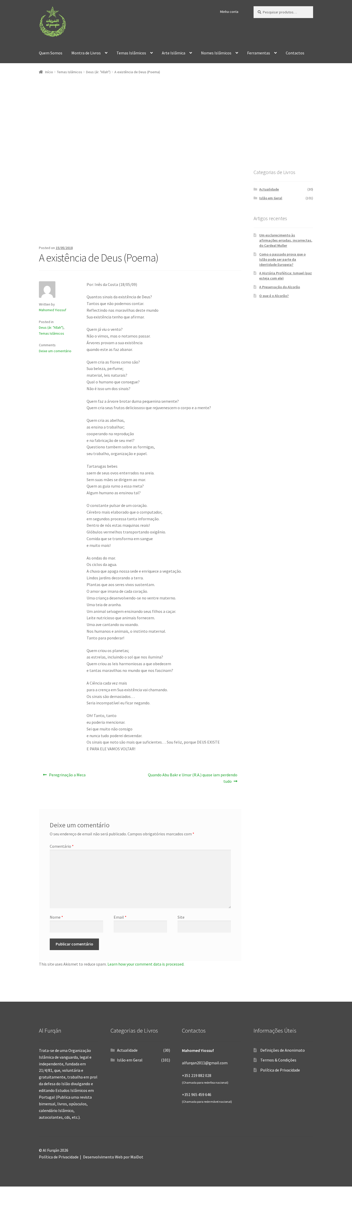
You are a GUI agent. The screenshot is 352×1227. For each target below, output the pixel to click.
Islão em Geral (270, 198)
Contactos (295, 52)
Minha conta (229, 11)
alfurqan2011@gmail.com (205, 1062)
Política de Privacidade (280, 1070)
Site (181, 917)
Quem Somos (50, 52)
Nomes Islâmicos (216, 52)
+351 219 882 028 (196, 1075)
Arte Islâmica (173, 52)
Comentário (62, 846)
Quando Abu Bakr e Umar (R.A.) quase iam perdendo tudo (192, 778)
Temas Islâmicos (131, 52)
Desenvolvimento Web (103, 1156)
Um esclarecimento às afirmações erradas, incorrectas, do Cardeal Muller (285, 240)
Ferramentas (258, 52)
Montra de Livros (86, 52)
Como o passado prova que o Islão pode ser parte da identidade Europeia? (282, 259)
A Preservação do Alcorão (279, 287)
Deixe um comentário (55, 351)
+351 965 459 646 (196, 1094)
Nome (56, 917)
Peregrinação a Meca (67, 776)
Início (49, 72)
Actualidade (269, 189)
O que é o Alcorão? (274, 295)
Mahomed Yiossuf (52, 310)
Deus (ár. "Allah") (98, 72)
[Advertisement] (176, 132)
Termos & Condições (278, 1060)
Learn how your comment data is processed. (145, 964)
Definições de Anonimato (282, 1050)
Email (120, 917)
